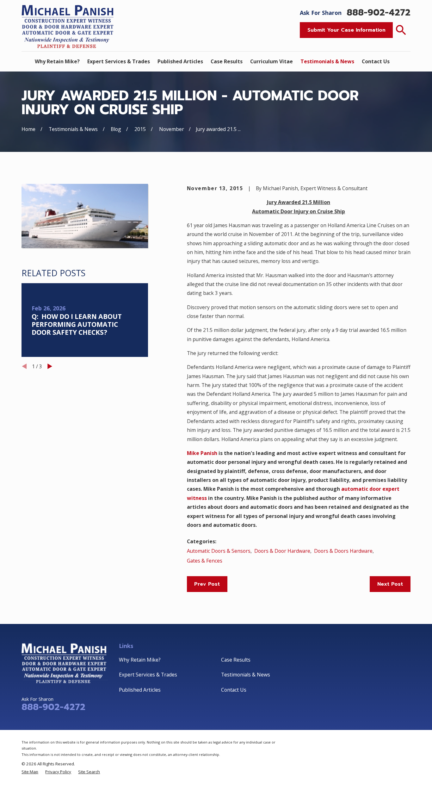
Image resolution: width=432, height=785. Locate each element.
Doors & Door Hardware (282, 550)
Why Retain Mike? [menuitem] (57, 61)
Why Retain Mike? (140, 659)
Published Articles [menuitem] (180, 61)
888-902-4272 (378, 12)
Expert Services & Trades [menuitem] (118, 61)
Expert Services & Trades (148, 674)
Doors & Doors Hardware (343, 550)
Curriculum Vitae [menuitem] (271, 61)
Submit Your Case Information (346, 30)
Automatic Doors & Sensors (218, 550)
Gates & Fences (204, 560)
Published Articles (140, 689)
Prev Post (207, 584)
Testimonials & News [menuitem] (327, 61)
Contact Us (233, 689)
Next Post (390, 584)
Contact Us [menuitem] (376, 61)
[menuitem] (30, 772)
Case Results (235, 659)
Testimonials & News (245, 674)
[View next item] (49, 366)
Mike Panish (202, 453)
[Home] (69, 25)
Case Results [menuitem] (227, 61)
